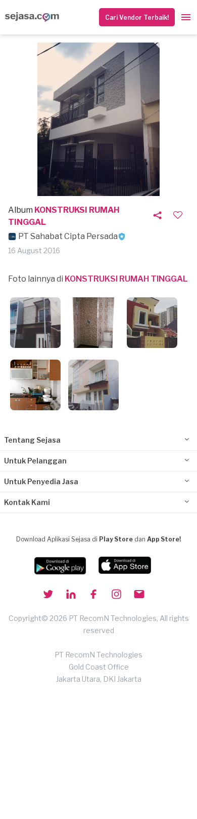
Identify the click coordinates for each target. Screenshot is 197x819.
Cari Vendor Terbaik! (137, 17)
